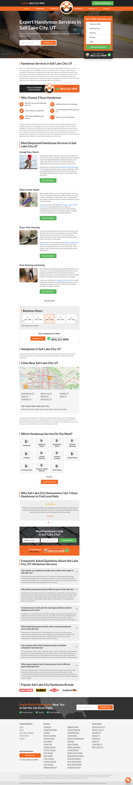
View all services (49, 301)
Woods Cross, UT (46, 393)
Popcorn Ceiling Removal (75, 738)
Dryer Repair (48, 741)
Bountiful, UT (64, 393)
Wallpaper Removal (50, 767)
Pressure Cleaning (50, 736)
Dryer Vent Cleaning (74, 762)
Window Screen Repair (75, 753)
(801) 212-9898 (68, 88)
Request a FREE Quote (102, 3)
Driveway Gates (49, 738)
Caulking (47, 733)
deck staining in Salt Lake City (63, 280)
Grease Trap (48, 744)
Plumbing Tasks (95, 28)
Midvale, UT (45, 396)
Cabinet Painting (72, 750)
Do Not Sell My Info (83, 783)
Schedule (54, 8)
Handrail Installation (74, 759)
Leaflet (77, 388)
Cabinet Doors (72, 736)
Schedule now (30, 755)
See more (49, 476)
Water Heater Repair (74, 764)
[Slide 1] (46, 522)
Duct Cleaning (48, 764)
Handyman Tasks (95, 24)
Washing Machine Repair (75, 756)
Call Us (33, 3)
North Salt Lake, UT (27, 393)
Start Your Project (49, 482)
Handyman (40, 8)
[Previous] (23, 318)
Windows (93, 33)
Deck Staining (48, 753)
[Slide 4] (52, 522)
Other (92, 42)
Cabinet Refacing (73, 733)
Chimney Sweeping (73, 730)
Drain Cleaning (49, 759)
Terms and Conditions (26, 733)
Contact (106, 8)
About (21, 730)
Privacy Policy (24, 736)
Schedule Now (38, 338)
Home (26, 8)
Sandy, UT (63, 396)
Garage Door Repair (50, 730)
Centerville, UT (26, 399)
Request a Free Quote (98, 47)
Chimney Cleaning (50, 762)
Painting (92, 37)
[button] (49, 378)
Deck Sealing (48, 756)
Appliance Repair (73, 727)
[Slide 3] (50, 522)
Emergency (78, 8)
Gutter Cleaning (72, 744)
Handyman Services (74, 767)
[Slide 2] (48, 522)
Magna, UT (25, 396)
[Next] (75, 318)
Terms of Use (94, 783)
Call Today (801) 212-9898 (28, 760)
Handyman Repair (50, 747)
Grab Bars (70, 741)
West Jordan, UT (46, 399)
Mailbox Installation (73, 747)
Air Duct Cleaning (49, 750)
